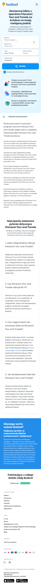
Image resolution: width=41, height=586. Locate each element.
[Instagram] (5, 562)
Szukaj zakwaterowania (15, 72)
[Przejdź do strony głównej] (10, 4)
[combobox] (20, 39)
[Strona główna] (4, 117)
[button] (34, 42)
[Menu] (37, 4)
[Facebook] (10, 562)
